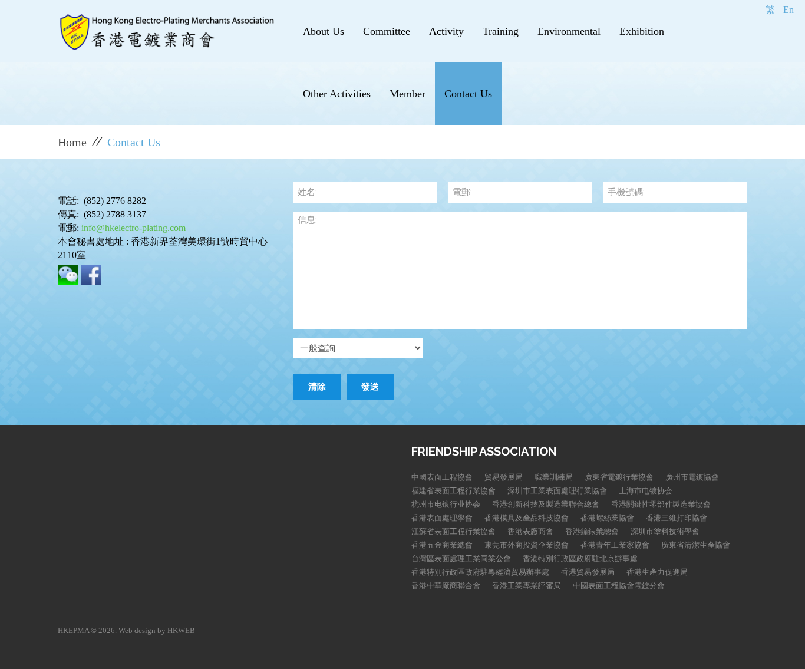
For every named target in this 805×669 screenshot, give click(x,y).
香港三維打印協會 (676, 517)
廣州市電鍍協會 (692, 477)
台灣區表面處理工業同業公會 (461, 558)
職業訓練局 (554, 477)
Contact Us (468, 94)
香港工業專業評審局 (526, 585)
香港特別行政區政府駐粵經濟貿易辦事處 (480, 572)
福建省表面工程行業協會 (453, 490)
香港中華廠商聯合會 (445, 585)
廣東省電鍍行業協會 (619, 477)
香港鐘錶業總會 (592, 531)
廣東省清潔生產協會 (695, 545)
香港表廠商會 (530, 531)
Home (72, 142)
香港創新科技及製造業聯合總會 (545, 504)
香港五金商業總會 (442, 545)
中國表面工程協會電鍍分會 (619, 585)
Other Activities (337, 94)
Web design (137, 630)
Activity (446, 31)
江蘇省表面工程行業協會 (453, 531)
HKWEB (181, 630)
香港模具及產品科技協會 (526, 517)
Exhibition (641, 31)
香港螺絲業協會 (607, 517)
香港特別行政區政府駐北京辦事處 (580, 558)
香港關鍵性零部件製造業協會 (661, 504)
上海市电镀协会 (645, 490)
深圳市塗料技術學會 (665, 531)
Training (501, 31)
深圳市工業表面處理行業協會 (557, 490)
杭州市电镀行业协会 (445, 504)
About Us (323, 31)
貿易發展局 (503, 477)
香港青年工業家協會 (614, 545)
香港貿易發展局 (588, 572)
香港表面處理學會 (442, 517)
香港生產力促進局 (657, 572)
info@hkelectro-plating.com (133, 228)
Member (407, 94)
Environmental (569, 31)
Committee (386, 31)
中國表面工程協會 (442, 477)
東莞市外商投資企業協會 (526, 545)
